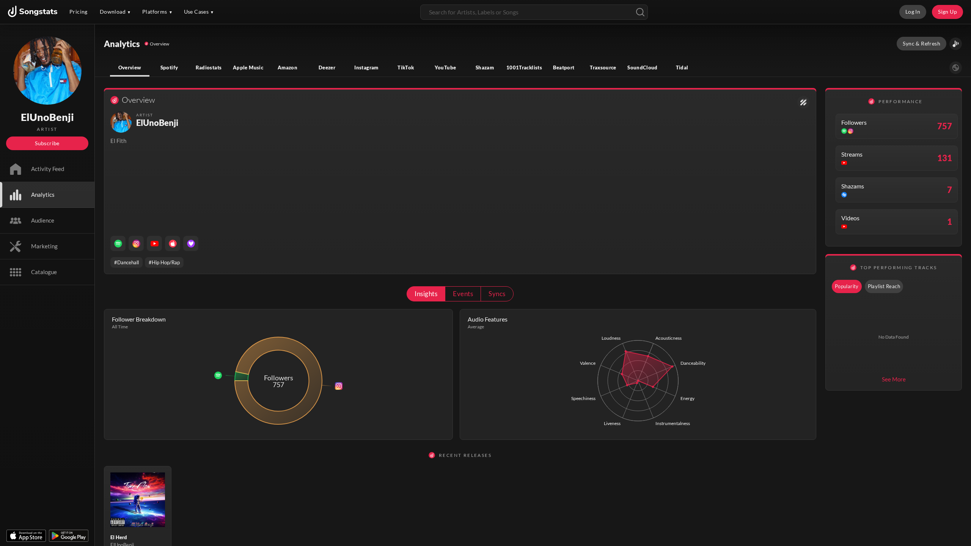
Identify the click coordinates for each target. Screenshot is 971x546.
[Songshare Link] (955, 44)
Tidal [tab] (682, 67)
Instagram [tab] (366, 67)
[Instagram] (136, 243)
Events (463, 294)
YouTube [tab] (445, 67)
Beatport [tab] (564, 67)
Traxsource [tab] (603, 67)
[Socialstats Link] (803, 102)
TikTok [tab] (406, 67)
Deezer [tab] (327, 67)
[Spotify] (118, 243)
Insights (426, 294)
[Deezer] (190, 243)
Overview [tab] (129, 67)
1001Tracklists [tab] (524, 67)
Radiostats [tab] (209, 67)
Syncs (497, 294)
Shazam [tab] (485, 67)
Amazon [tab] (287, 67)
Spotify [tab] (169, 67)
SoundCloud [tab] (642, 67)
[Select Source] (955, 67)
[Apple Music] (172, 243)
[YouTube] (154, 243)
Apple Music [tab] (248, 67)
